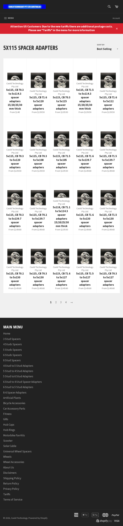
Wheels (7, 456)
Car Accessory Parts (14, 408)
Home (6, 333)
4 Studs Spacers (12, 344)
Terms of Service (12, 499)
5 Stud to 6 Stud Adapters (18, 376)
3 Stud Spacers (12, 339)
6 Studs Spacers (12, 355)
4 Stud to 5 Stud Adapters (18, 366)
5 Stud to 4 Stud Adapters (18, 371)
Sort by (100, 44)
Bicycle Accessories (14, 403)
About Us (8, 467)
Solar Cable (9, 446)
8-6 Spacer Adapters (14, 392)
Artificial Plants (12, 398)
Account (116, 18)
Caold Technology (19, 518)
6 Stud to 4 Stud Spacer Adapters (22, 382)
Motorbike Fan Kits (14, 435)
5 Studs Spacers (12, 349)
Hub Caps (8, 424)
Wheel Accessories (13, 462)
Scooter (7, 440)
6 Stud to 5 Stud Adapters (18, 387)
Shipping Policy (12, 478)
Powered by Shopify (38, 518)
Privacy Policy (11, 489)
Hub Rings (9, 430)
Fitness (7, 414)
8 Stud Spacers (12, 360)
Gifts (5, 419)
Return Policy (11, 483)
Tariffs (6, 494)
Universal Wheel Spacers (17, 451)
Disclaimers (9, 473)
